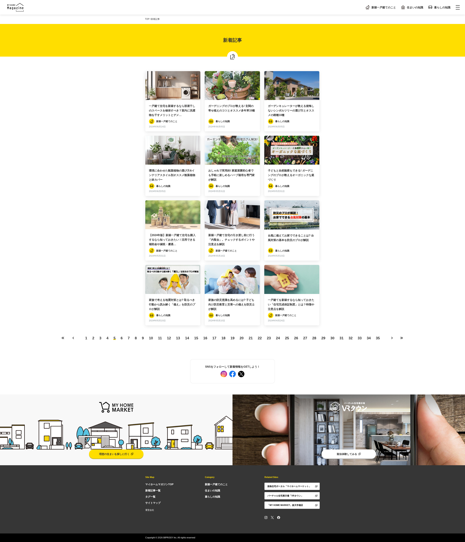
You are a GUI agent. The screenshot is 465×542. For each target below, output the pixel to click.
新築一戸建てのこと (383, 7)
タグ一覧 (150, 496)
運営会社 (149, 510)
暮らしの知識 (442, 7)
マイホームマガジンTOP (159, 484)
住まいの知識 (415, 7)
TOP (147, 19)
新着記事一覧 (153, 490)
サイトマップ (153, 502)
